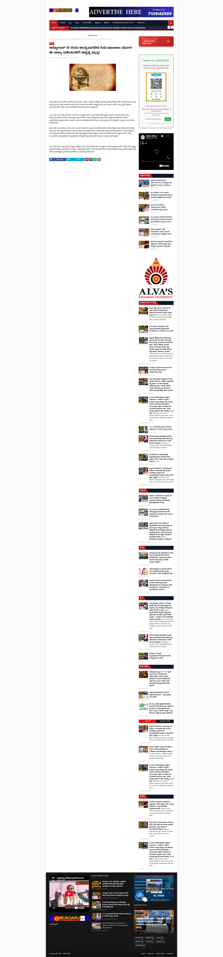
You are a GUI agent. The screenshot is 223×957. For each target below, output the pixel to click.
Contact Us (150, 954)
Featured (160, 942)
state (56, 39)
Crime (149, 942)
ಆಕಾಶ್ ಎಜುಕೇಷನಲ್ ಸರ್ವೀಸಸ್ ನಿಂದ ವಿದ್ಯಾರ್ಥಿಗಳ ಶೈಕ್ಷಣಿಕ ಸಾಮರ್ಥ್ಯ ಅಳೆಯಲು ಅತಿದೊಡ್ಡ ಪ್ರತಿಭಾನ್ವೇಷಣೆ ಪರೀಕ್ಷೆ (162, 183)
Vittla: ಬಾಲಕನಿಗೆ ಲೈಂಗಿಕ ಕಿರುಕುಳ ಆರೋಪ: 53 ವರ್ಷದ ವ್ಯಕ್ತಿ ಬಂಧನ (160, 428)
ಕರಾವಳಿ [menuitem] (62, 23)
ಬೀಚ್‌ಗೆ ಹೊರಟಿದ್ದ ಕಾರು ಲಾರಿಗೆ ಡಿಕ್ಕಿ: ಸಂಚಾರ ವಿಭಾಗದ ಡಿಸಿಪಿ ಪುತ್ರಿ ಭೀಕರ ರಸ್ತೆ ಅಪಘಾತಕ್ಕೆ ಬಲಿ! (116, 904)
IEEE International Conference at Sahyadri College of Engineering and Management (115, 925)
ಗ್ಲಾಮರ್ (147, 721)
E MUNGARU (66, 954)
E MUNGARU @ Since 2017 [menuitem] (123, 23)
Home (51, 39)
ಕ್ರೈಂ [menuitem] (70, 23)
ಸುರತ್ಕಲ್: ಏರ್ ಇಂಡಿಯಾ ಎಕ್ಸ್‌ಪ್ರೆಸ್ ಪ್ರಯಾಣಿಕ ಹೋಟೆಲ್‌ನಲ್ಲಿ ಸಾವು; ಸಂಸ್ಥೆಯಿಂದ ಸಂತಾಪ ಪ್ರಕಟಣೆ (114, 884)
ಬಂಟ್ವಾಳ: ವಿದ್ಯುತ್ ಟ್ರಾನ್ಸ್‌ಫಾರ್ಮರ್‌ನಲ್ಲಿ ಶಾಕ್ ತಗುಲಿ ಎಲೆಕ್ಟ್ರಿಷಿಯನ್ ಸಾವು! (160, 656)
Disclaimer (170, 954)
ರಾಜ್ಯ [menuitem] (77, 23)
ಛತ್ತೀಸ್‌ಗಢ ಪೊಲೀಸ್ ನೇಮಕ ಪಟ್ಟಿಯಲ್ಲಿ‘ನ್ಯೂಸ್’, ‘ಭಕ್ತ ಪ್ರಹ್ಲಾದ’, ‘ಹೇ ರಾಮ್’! (160, 695)
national (150, 938)
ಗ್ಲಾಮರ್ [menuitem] (97, 23)
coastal (139, 938)
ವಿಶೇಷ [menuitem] (106, 23)
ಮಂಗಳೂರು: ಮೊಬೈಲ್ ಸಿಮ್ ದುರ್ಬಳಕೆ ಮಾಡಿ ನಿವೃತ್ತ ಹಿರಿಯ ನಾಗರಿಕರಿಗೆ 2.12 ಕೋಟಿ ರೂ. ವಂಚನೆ (161, 329)
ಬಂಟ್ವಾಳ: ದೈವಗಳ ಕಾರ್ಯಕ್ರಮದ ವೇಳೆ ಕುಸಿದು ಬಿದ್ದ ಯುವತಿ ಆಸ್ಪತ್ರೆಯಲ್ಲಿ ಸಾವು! (160, 370)
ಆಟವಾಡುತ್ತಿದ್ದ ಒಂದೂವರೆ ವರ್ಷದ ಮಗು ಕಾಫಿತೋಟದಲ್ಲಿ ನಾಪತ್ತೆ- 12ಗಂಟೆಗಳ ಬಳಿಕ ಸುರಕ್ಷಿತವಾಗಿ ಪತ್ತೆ (160, 571)
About (143, 954)
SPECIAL (139, 942)
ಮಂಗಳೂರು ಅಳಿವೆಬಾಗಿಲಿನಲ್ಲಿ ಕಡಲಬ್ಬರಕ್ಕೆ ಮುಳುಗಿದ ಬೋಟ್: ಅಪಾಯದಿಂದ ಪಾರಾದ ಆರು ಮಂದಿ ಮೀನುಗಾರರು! (161, 219)
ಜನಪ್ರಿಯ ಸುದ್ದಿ (165, 721)
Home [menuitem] (53, 23)
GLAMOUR (140, 946)
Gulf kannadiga (56, 57)
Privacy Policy (160, 954)
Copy (168, 119)
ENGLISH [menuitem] (141, 23)
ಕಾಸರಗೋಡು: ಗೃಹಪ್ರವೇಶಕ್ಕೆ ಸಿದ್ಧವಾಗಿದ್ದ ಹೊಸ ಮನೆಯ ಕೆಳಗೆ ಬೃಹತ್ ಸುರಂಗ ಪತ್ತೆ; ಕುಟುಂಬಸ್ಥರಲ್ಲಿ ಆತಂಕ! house (161, 458)
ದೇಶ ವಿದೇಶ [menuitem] (87, 23)
